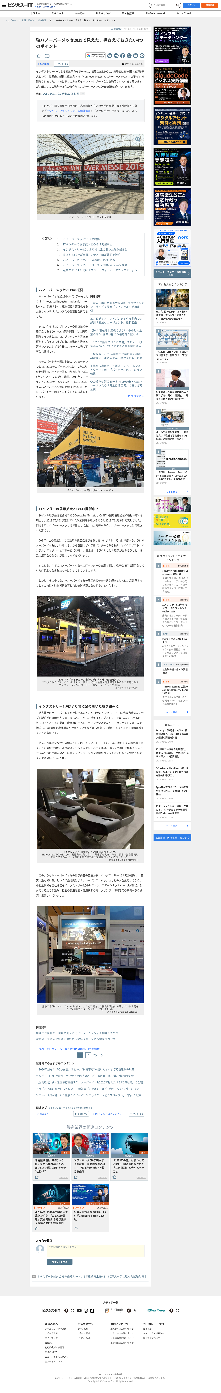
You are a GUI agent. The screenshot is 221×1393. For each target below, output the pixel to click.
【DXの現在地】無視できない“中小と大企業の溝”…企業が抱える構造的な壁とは (116, 332)
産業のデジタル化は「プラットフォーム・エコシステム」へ (100, 270)
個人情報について (151, 1337)
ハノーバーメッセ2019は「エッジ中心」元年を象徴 (95, 265)
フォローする (63, 64)
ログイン (192, 5)
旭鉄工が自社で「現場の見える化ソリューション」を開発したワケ (77, 1033)
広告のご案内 (84, 1333)
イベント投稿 (84, 1337)
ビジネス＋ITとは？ (46, 6)
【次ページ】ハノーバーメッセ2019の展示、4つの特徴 (67, 1049)
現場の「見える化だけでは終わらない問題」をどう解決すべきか (76, 1039)
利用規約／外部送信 (54, 1347)
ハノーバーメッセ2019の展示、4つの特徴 (89, 260)
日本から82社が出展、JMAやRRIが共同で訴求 (92, 254)
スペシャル (57, 13)
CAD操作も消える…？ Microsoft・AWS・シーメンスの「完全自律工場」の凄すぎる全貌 (116, 385)
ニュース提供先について (56, 1356)
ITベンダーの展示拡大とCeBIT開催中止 (87, 244)
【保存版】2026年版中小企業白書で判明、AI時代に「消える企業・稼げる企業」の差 (117, 356)
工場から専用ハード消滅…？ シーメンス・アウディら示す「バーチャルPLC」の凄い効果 (116, 369)
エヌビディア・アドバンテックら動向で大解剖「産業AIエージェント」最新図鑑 (116, 320)
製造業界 (44, 64)
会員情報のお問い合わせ (122, 1337)
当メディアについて (54, 1361)
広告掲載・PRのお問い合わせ (171, 837)
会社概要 (147, 1328)
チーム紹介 (83, 1328)
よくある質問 (51, 1333)
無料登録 (210, 5)
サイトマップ (51, 1337)
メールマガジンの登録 (55, 1328)
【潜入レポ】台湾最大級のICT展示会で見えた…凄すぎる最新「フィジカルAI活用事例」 (117, 306)
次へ (96, 1055)
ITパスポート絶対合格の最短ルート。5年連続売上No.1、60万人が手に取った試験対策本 (92, 1276)
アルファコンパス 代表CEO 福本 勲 (61, 93)
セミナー (35, 13)
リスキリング (103, 13)
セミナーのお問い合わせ (122, 1333)
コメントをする (59, 1262)
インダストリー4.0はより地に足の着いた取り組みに (95, 249)
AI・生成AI (128, 13)
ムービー (80, 13)
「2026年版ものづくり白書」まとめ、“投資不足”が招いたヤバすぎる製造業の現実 (116, 344)
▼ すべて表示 (135, 396)
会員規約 (49, 1342)
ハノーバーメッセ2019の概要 (81, 239)
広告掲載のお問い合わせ (122, 1342)
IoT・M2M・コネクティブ (108, 1113)
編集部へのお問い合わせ (122, 1328)
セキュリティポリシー (153, 1333)
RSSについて (51, 1352)
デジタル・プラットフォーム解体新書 (69, 111)
